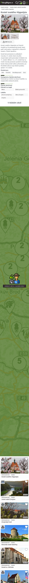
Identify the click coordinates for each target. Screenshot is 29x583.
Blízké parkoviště (20, 89)
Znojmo (4, 98)
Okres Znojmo (19, 95)
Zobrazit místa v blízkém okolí (14, 286)
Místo (3, 89)
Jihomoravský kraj (6, 95)
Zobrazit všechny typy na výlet (14, 289)
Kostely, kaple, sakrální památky (18, 7)
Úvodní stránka (4, 7)
